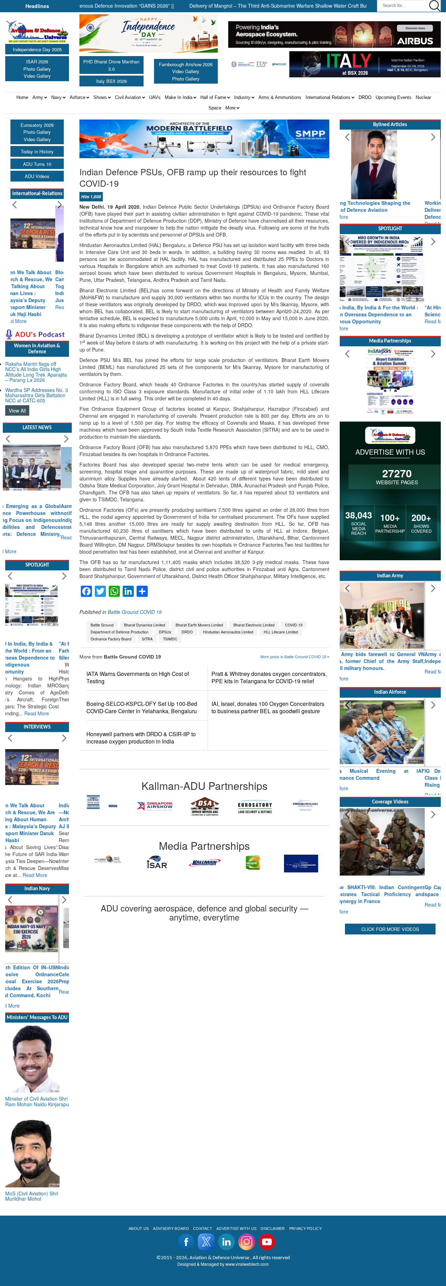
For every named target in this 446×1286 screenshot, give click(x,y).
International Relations (328, 97)
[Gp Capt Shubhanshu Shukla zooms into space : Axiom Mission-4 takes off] (390, 842)
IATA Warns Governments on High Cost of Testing (137, 677)
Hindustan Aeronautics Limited (228, 631)
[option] (104, 806)
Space (214, 107)
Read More (22, 306)
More (230, 107)
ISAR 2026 (37, 61)
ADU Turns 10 (37, 164)
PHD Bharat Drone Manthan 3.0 (111, 65)
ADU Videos (37, 176)
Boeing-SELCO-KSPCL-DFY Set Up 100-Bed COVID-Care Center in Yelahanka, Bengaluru (141, 707)
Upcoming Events (394, 97)
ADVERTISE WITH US (236, 1166)
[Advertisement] (390, 1033)
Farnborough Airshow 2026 (186, 64)
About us (139, 1166)
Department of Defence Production (119, 631)
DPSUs (165, 631)
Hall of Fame (213, 97)
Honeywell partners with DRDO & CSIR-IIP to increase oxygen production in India (141, 737)
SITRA (147, 638)
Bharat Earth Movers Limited (199, 624)
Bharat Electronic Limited (254, 624)
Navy (56, 97)
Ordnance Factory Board (111, 638)
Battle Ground (102, 624)
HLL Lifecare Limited (281, 631)
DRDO (365, 97)
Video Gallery (37, 75)
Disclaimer (273, 1166)
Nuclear (423, 97)
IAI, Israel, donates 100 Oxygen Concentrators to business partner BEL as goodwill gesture (268, 707)
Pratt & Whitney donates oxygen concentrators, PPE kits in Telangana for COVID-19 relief (269, 677)
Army (37, 97)
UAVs (155, 97)
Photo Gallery (37, 69)
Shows (100, 97)
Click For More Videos (390, 922)
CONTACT (202, 1166)
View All (17, 396)
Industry (242, 97)
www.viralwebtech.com (247, 1201)
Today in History (37, 151)
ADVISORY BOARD (171, 1166)
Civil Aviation (128, 97)
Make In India (178, 97)
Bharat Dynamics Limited (144, 624)
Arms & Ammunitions (280, 97)
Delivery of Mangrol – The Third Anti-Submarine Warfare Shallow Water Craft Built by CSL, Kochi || (270, 5)
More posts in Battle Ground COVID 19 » (294, 657)
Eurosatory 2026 (37, 125)
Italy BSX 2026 (111, 81)
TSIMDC (170, 638)
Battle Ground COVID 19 (135, 611)
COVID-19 (293, 624)
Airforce (77, 97)
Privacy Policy (305, 1166)
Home (22, 97)
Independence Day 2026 (37, 49)
